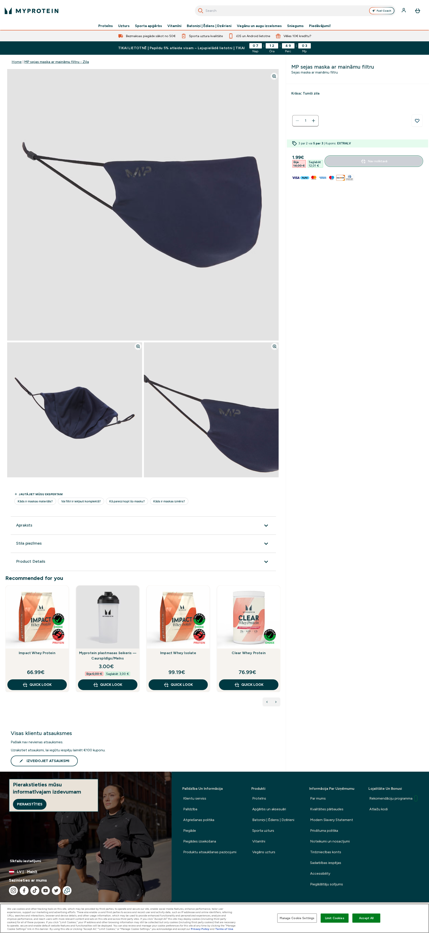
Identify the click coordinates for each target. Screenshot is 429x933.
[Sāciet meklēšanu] (201, 10)
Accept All (366, 918)
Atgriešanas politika (198, 820)
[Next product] (275, 701)
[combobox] (295, 10)
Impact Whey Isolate (178, 653)
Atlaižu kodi (378, 809)
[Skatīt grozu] (417, 10)
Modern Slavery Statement (331, 820)
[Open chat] (67, 890)
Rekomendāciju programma (390, 798)
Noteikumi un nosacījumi (330, 841)
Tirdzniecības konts (325, 852)
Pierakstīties (29, 804)
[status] (305, 120)
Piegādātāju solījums (326, 884)
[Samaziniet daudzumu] (297, 120)
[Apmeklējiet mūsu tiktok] (34, 890)
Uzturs (124, 26)
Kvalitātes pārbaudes (326, 809)
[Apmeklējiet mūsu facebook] (24, 890)
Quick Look (40, 685)
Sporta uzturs (263, 830)
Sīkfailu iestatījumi (25, 861)
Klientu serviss (194, 798)
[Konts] (404, 11)
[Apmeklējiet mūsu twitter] (56, 890)
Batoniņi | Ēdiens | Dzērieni (209, 26)
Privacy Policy (200, 929)
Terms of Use (224, 929)
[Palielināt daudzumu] (313, 120)
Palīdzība (190, 809)
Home (17, 62)
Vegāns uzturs (263, 852)
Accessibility (320, 873)
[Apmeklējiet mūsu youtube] (45, 890)
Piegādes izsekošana (199, 841)
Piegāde (189, 830)
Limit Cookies (334, 918)
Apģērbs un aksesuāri (269, 809)
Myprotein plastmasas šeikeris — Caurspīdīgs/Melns (107, 655)
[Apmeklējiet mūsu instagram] (13, 890)
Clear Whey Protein (249, 653)
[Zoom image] (274, 76)
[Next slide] (279, 648)
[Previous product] (267, 701)
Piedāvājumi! (320, 26)
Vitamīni (174, 26)
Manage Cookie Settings (297, 918)
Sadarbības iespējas (325, 863)
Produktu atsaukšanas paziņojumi (209, 852)
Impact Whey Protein (37, 653)
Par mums (318, 798)
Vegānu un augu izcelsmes (259, 26)
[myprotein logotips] (31, 10)
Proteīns (105, 26)
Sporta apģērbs (148, 26)
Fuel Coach (384, 10)
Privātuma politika (324, 830)
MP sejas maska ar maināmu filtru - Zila (56, 62)
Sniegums (295, 26)
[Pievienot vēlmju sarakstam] (417, 120)
